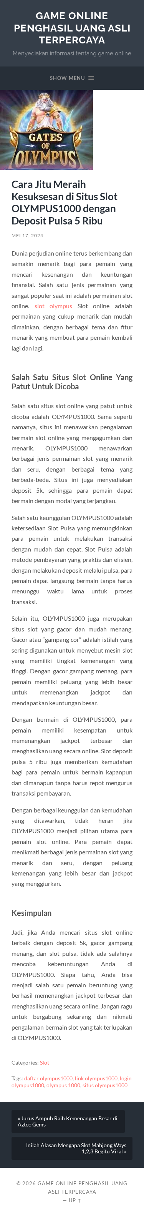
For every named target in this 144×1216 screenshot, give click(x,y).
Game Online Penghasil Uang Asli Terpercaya (72, 28)
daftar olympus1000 (48, 1078)
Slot (44, 1063)
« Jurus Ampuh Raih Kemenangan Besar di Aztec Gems (68, 1121)
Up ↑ (75, 1200)
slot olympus (54, 305)
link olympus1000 (96, 1078)
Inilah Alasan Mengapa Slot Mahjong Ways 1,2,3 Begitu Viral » (76, 1148)
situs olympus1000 (105, 1085)
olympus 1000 (63, 1085)
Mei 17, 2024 (27, 235)
